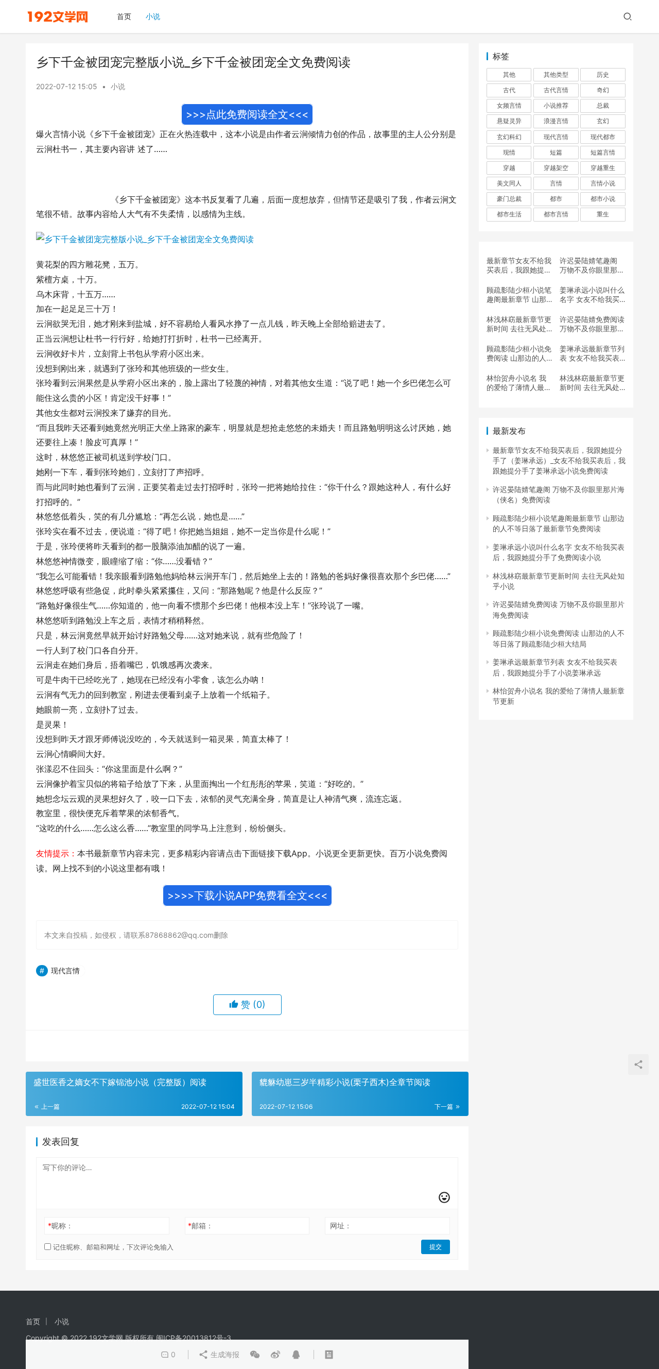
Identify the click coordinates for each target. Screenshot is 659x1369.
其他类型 (556, 74)
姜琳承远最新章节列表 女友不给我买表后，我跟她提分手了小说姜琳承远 (592, 353)
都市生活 (509, 214)
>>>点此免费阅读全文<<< (247, 114)
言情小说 (603, 183)
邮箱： (200, 1225)
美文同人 (509, 183)
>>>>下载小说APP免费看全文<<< (247, 895)
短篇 (556, 152)
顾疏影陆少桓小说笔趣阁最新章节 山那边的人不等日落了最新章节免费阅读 (519, 294)
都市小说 (603, 198)
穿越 (509, 168)
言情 (556, 183)
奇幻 (603, 90)
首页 (124, 16)
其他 (509, 74)
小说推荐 (556, 105)
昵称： (60, 1225)
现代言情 (65, 970)
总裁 (603, 105)
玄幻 (603, 121)
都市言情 (556, 214)
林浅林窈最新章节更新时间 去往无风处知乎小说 (519, 324)
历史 (603, 74)
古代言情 (556, 90)
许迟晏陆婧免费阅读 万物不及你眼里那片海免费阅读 (592, 324)
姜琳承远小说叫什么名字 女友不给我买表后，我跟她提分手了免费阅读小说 (592, 294)
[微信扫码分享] (255, 1354)
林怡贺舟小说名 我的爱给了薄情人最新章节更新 (519, 383)
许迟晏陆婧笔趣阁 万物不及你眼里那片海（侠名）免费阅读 (592, 265)
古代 (509, 90)
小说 (153, 16)
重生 (603, 214)
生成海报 (224, 1354)
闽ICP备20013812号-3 (193, 1337)
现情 (509, 152)
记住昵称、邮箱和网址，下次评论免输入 (112, 1247)
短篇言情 (603, 152)
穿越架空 (556, 168)
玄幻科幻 (509, 137)
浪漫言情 (556, 121)
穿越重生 (603, 168)
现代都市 (603, 137)
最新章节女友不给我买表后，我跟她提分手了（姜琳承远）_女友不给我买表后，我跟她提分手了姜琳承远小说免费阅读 (519, 265)
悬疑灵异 (509, 121)
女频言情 (509, 105)
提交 (435, 1246)
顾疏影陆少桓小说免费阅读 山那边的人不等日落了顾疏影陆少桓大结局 (519, 353)
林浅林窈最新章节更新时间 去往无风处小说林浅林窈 (592, 383)
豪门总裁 (509, 198)
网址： (341, 1225)
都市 (556, 198)
